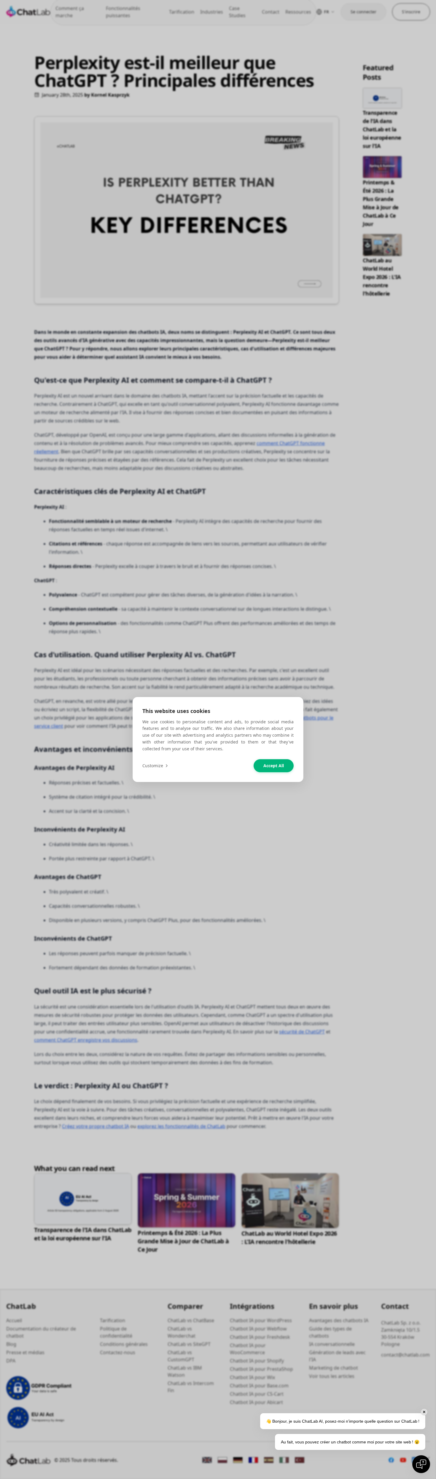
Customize (152, 765)
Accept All (273, 765)
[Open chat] (421, 1464)
